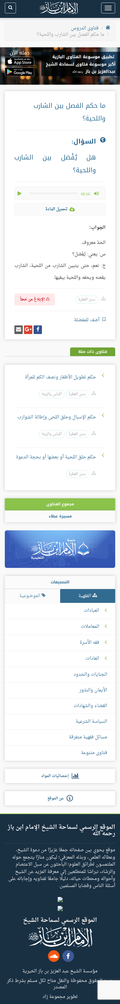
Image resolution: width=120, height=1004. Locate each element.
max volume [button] (96, 193)
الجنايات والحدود (90, 674)
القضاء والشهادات (90, 706)
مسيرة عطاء (60, 516)
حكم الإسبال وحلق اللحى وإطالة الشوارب (56, 417)
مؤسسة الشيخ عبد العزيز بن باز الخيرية (60, 971)
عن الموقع (57, 798)
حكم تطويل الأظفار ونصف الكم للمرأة (60, 377)
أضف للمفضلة (87, 320)
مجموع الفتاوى (60, 504)
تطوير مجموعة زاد (60, 996)
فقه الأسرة (89, 643)
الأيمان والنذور (93, 690)
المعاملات (90, 627)
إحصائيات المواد (56, 776)
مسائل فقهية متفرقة (88, 737)
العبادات (91, 611)
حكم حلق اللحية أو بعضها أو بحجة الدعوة (56, 457)
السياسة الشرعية (91, 721)
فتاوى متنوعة (94, 753)
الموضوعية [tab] (30, 596)
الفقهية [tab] (85, 596)
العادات (92, 659)
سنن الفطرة (86, 299)
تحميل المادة (56, 209)
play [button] (20, 193)
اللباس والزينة (52, 394)
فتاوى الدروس (85, 28)
